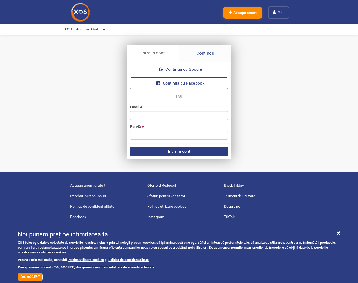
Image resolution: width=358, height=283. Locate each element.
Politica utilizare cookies (86, 260)
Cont (281, 12)
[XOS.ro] (80, 12)
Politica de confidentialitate (128, 260)
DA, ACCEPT (30, 277)
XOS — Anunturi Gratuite (84, 29)
